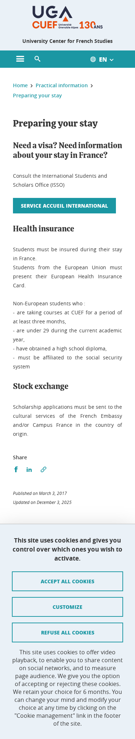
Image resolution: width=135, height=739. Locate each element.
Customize (67, 606)
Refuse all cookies (67, 632)
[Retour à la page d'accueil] (67, 17)
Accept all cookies (67, 581)
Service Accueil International (64, 205)
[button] (37, 59)
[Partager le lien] (43, 469)
